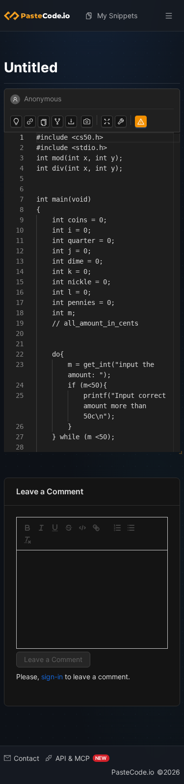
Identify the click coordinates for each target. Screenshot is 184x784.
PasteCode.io (132, 772)
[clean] (27, 540)
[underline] (55, 528)
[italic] (41, 528)
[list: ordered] (117, 528)
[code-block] (82, 528)
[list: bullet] (131, 528)
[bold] (27, 528)
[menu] (92, 15)
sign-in (52, 676)
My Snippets (117, 15)
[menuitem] (41, 15)
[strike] (69, 528)
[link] (96, 528)
